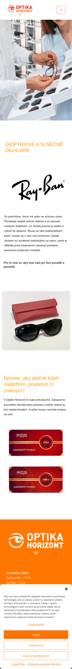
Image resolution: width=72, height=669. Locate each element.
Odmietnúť (36, 645)
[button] (66, 589)
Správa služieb (36, 624)
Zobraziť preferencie (36, 656)
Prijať (36, 635)
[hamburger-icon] (61, 10)
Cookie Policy (18, 664)
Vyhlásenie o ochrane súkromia (44, 664)
